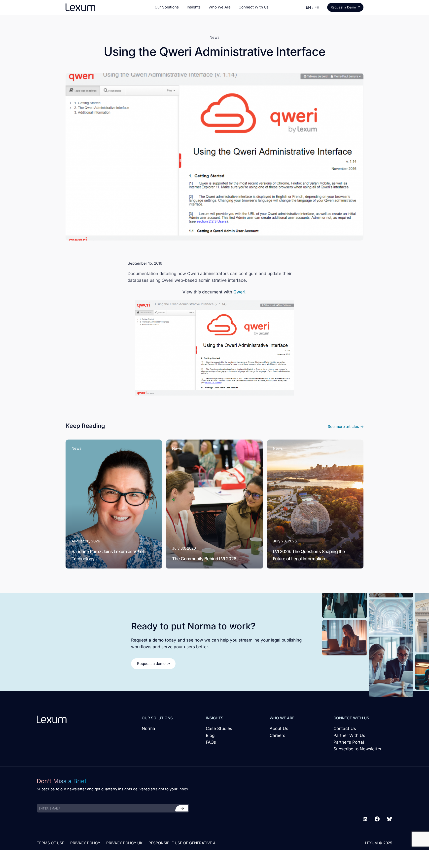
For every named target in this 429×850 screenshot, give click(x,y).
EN (308, 7)
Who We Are (220, 7)
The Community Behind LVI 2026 (204, 558)
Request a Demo (343, 7)
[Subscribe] (181, 808)
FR (317, 7)
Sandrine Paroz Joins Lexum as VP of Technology (108, 555)
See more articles (343, 426)
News (214, 37)
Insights (194, 7)
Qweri (239, 291)
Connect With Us (254, 7)
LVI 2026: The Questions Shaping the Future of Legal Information (309, 555)
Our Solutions (167, 7)
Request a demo (151, 663)
